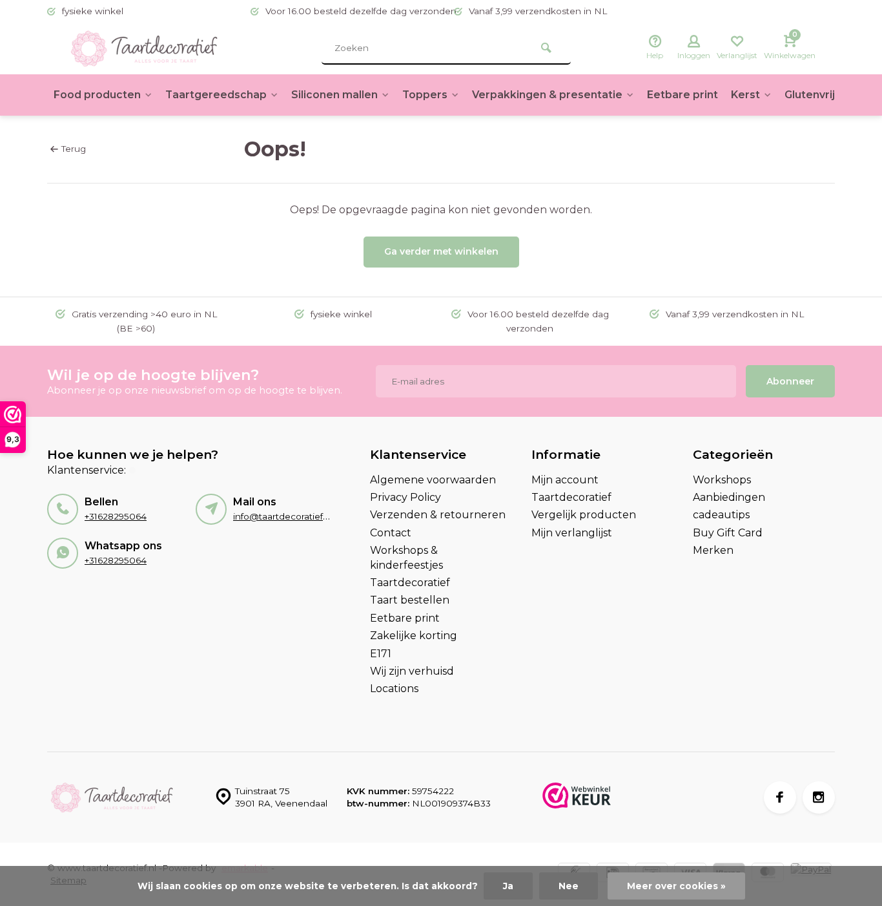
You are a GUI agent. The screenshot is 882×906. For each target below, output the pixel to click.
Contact (390, 533)
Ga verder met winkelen (441, 251)
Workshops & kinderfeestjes (406, 557)
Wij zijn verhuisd (412, 671)
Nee (569, 886)
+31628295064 (116, 516)
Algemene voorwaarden (433, 480)
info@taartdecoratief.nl (283, 516)
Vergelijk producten (583, 515)
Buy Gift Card (728, 533)
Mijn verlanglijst (571, 533)
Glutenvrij (810, 95)
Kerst (745, 95)
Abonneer (790, 381)
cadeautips (721, 515)
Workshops (722, 480)
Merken (713, 550)
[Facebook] (780, 797)
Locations (394, 688)
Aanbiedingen (729, 497)
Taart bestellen (409, 600)
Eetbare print (682, 95)
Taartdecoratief (410, 582)
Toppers (424, 95)
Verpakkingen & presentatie (547, 95)
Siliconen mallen (334, 95)
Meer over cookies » (676, 886)
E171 (380, 654)
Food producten (97, 95)
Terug (73, 148)
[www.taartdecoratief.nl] (144, 48)
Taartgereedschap (216, 95)
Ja (508, 886)
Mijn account (565, 480)
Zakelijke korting (413, 635)
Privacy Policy (405, 497)
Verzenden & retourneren (438, 515)
